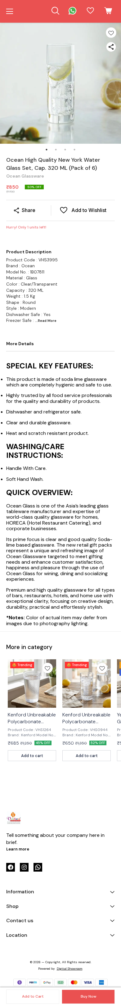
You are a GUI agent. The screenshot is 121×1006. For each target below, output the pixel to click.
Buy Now (88, 996)
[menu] (9, 11)
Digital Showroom (70, 969)
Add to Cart (32, 996)
